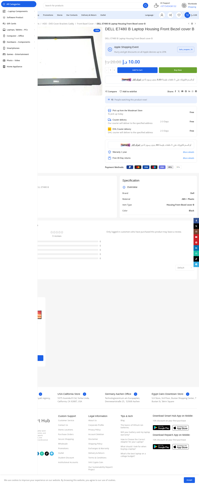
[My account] (162, 15)
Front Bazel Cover (85, 23)
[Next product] (195, 23)
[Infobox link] (72, 394)
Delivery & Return (96, 453)
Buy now (178, 70)
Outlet (61, 453)
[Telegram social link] (196, 91)
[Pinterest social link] (186, 91)
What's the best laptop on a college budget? (133, 454)
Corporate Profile (96, 425)
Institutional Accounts (68, 462)
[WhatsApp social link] (192, 91)
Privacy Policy (94, 429)
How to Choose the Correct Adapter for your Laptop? (133, 440)
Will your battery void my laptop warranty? (135, 433)
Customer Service (66, 420)
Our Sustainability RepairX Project (100, 468)
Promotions (63, 448)
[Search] (145, 5)
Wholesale (63, 443)
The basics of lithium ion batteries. (132, 426)
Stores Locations (65, 429)
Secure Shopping (66, 439)
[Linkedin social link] (189, 91)
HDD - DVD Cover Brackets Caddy (58, 23)
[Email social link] (182, 91)
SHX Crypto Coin (95, 462)
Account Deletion (96, 434)
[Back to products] (192, 23)
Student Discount (66, 457)
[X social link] (179, 91)
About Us (92, 420)
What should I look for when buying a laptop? (133, 447)
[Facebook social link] (175, 91)
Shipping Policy (95, 443)
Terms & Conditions (97, 457)
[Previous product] (188, 23)
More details (188, 152)
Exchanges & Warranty (98, 448)
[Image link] (161, 427)
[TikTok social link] (47, 454)
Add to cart (137, 70)
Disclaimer (93, 439)
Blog (123, 420)
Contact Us (63, 425)
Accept (189, 480)
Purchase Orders (66, 434)
